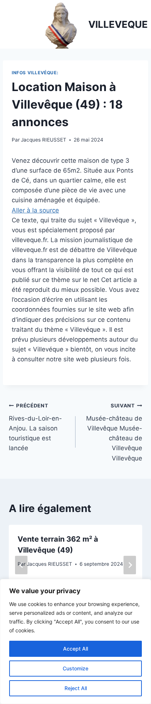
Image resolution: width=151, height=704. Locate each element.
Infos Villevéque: (35, 72)
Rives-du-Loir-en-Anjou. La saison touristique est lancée (35, 427)
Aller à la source (35, 210)
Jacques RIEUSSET (43, 140)
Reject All (76, 688)
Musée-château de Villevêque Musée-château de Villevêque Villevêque (114, 432)
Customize (75, 668)
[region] (75, 641)
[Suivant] (130, 565)
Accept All (75, 648)
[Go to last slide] (21, 565)
